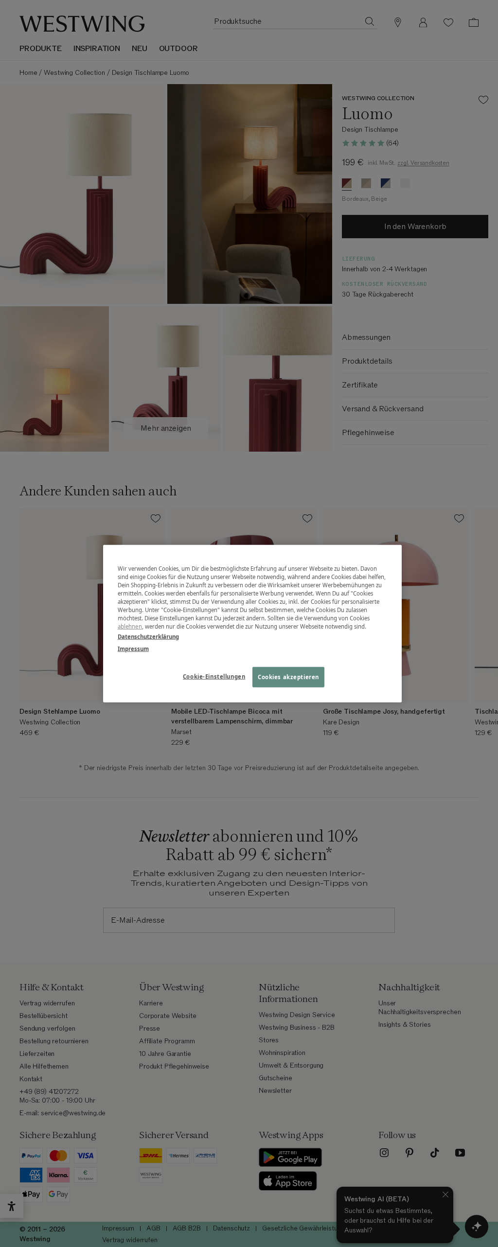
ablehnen (130, 626)
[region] (252, 623)
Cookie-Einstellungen (214, 676)
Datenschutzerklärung (148, 636)
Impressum (133, 648)
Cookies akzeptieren (288, 677)
